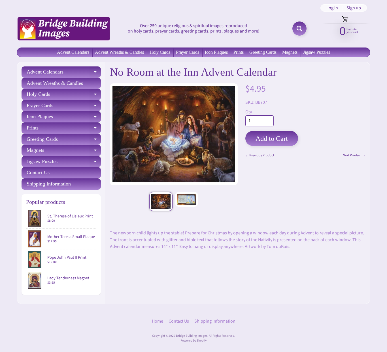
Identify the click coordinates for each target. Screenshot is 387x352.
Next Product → (354, 155)
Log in (332, 8)
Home (157, 321)
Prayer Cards (187, 52)
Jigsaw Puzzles (316, 52)
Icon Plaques (216, 52)
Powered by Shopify (193, 340)
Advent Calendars (73, 52)
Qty (248, 112)
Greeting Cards (263, 52)
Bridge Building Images (191, 336)
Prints (238, 52)
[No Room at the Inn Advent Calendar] (160, 201)
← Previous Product (259, 155)
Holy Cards (160, 52)
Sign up (353, 8)
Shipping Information (49, 184)
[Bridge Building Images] (63, 29)
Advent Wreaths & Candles (119, 52)
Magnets (289, 52)
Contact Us (38, 172)
